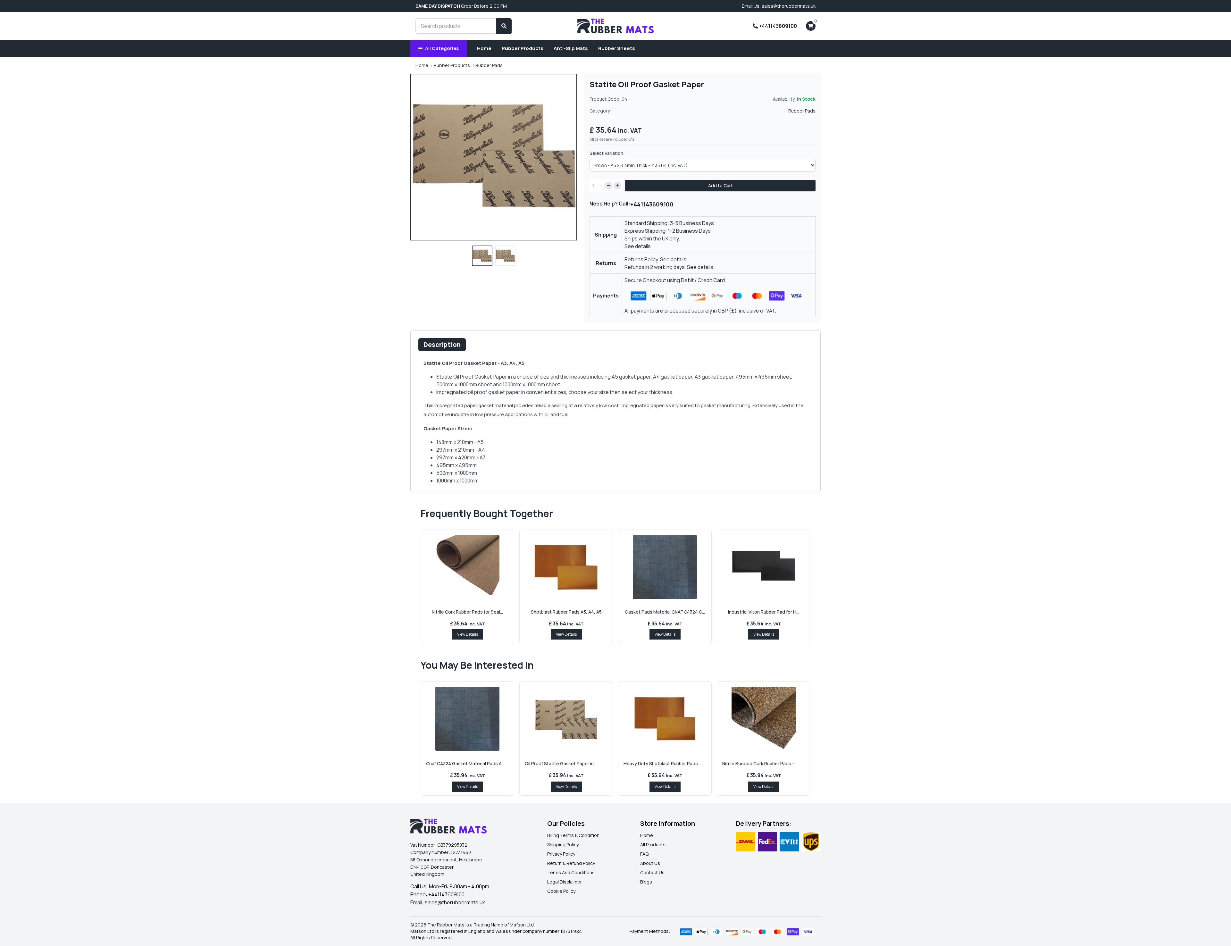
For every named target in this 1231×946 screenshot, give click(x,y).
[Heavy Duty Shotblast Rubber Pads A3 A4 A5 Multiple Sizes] (665, 719)
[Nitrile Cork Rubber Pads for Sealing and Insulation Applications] (467, 567)
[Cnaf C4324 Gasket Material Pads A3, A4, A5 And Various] (467, 719)
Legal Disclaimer (564, 882)
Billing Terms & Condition (573, 835)
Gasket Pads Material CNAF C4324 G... (665, 612)
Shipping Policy (563, 844)
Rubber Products (522, 48)
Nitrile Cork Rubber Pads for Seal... (467, 612)
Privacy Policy (561, 854)
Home (484, 48)
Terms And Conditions (571, 872)
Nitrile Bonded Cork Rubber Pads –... (760, 763)
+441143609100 (777, 25)
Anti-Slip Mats (571, 48)
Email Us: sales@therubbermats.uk (779, 6)
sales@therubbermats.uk (455, 902)
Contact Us (652, 872)
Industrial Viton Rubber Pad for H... (763, 612)
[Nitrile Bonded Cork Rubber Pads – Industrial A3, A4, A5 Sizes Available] (764, 719)
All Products (653, 844)
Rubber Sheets (616, 48)
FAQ (644, 854)
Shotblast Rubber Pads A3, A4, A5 (566, 612)
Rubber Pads (489, 65)
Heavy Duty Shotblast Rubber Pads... (662, 763)
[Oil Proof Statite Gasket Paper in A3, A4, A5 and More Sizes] (566, 719)
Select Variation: (607, 153)
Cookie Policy (561, 891)
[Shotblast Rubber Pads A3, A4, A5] (566, 567)
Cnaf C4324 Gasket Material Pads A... (465, 763)
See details (637, 246)
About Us (650, 863)
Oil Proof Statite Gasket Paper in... (561, 763)
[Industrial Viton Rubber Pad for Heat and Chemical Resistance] (764, 567)
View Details (467, 634)
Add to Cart (720, 185)
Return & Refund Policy (571, 863)
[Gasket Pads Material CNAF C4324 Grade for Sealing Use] (665, 567)
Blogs (646, 882)
